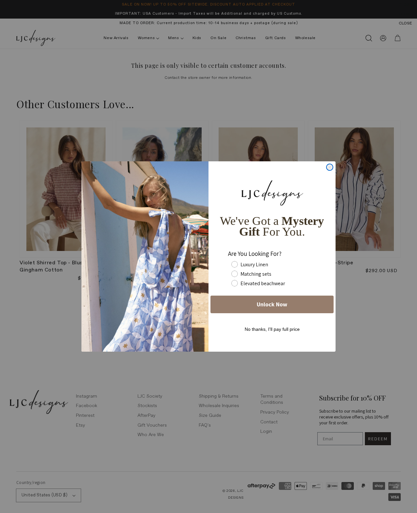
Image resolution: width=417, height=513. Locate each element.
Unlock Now (272, 304)
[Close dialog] (329, 167)
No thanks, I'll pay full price (272, 329)
